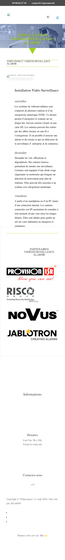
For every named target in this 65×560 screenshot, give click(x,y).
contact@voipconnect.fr (32, 480)
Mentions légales (39, 399)
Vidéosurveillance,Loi (39, 404)
